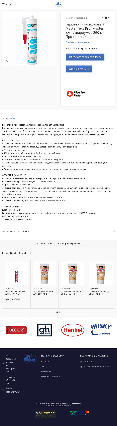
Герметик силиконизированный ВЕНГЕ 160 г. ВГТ (71, 291)
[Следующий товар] (108, 18)
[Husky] (101, 330)
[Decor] (16, 330)
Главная (70, 18)
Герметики (81, 18)
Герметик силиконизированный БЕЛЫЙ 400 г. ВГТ (15, 291)
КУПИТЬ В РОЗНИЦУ (79, 69)
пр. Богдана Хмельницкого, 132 (95, 366)
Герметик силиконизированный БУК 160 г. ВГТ (99, 291)
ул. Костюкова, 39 (89, 361)
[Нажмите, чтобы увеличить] (7, 61)
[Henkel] (72, 330)
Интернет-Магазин (50, 376)
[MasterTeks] (76, 93)
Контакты (46, 371)
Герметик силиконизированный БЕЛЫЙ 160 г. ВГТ (43, 291)
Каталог (45, 361)
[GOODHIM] (44, 330)
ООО (44, 403)
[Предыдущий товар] (102, 18)
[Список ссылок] (9, 363)
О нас (44, 366)
